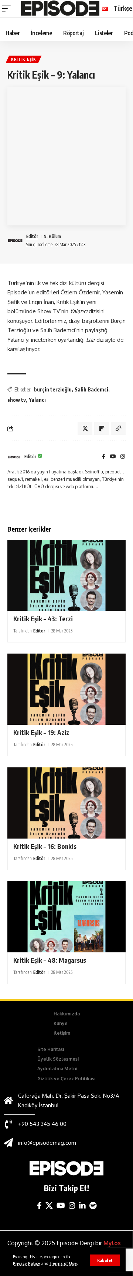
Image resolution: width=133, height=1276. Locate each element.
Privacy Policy (26, 1263)
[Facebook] (103, 457)
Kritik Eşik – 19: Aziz (41, 732)
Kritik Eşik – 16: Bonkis (44, 846)
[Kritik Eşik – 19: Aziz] (66, 689)
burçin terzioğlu (53, 389)
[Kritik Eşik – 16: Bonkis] (66, 803)
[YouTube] (113, 457)
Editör (32, 236)
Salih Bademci (91, 389)
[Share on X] (85, 428)
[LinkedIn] (82, 1205)
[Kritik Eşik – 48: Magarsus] (66, 916)
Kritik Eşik (23, 59)
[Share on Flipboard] (101, 428)
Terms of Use (63, 1263)
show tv (16, 400)
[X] (49, 1205)
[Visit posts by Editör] (14, 457)
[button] (105, 1260)
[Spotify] (93, 1205)
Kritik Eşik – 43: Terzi (43, 619)
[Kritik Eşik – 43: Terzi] (66, 575)
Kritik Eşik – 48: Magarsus (49, 960)
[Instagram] (123, 457)
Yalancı (37, 400)
